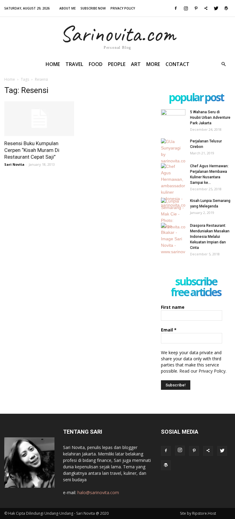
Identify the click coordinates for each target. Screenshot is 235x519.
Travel (74, 64)
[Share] (206, 8)
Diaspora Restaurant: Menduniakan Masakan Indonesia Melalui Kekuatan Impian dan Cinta (209, 236)
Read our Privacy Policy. (202, 371)
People (116, 64)
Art (136, 64)
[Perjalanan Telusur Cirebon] (173, 151)
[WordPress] (226, 8)
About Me (67, 8)
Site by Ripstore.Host (198, 513)
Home (53, 64)
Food (96, 64)
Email (169, 330)
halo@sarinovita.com (98, 492)
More (153, 64)
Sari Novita (14, 164)
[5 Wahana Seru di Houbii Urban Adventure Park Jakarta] (173, 117)
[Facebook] (175, 8)
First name (173, 307)
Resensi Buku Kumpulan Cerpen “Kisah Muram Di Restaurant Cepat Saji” (31, 150)
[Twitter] (216, 8)
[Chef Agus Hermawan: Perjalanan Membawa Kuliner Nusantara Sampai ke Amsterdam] (173, 185)
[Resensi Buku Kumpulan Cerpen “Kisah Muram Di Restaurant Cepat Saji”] (39, 118)
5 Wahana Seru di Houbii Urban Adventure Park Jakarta (210, 117)
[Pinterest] (195, 8)
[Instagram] (185, 8)
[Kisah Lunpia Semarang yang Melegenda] (173, 214)
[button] (223, 64)
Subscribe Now (93, 8)
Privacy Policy (122, 8)
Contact (177, 64)
